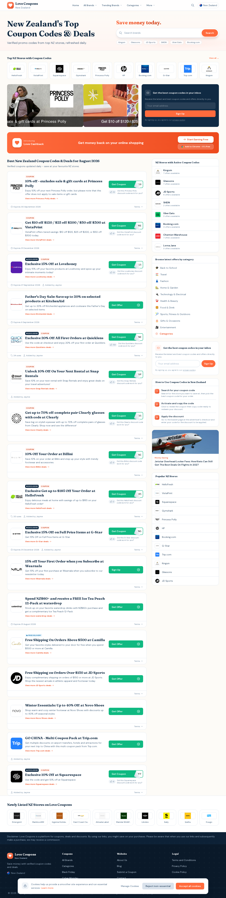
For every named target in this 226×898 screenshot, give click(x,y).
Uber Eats (177, 42)
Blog (119, 866)
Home (75, 5)
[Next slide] (133, 105)
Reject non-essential (158, 886)
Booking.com (193, 42)
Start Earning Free (197, 139)
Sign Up (180, 113)
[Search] (193, 5)
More (149, 5)
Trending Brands (110, 5)
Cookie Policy (179, 872)
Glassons (135, 42)
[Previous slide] (12, 105)
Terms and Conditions (184, 860)
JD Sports (151, 42)
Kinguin (121, 42)
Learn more (47, 887)
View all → (214, 58)
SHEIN (164, 42)
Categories (133, 5)
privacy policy (178, 120)
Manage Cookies (130, 886)
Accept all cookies (190, 886)
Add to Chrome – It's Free (197, 146)
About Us (122, 860)
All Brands (89, 5)
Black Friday (68, 872)
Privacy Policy (179, 866)
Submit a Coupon (126, 872)
